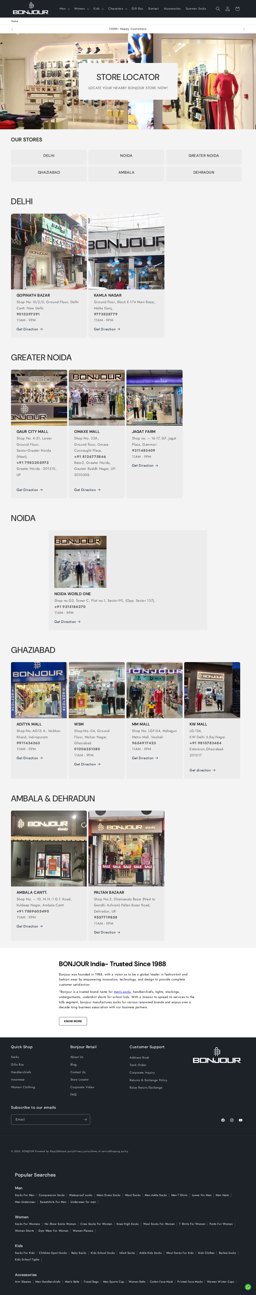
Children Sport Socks (53, 1253)
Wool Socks (133, 1195)
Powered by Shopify (46, 1151)
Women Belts (137, 1282)
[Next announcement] (244, 29)
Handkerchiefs (21, 1072)
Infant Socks (127, 1253)
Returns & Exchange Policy (148, 1080)
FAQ (73, 1094)
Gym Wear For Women (53, 1231)
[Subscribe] (85, 1119)
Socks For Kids (25, 1253)
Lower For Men (202, 1195)
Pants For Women (221, 1224)
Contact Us (78, 1072)
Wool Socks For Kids (180, 1253)
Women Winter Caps (220, 1282)
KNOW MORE (73, 1021)
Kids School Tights (27, 1259)
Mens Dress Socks (109, 1195)
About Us (76, 1057)
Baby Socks (78, 1253)
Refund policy (66, 1151)
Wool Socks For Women (159, 1224)
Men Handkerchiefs (47, 1282)
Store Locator (79, 1079)
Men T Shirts (179, 1195)
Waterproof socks (80, 1195)
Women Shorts (24, 1231)
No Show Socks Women (60, 1224)
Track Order (138, 1065)
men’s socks (122, 991)
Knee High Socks (128, 1224)
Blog (73, 1064)
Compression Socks (52, 1195)
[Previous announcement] (12, 29)
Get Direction (27, 329)
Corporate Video (82, 1087)
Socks (15, 1057)
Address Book (139, 1057)
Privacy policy (82, 1151)
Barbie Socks (227, 1253)
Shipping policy (119, 1151)
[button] (64, 8)
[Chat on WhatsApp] (248, 1287)
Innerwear (18, 1079)
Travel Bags (91, 1282)
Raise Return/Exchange (146, 1087)
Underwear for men (83, 1202)
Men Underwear (25, 1202)
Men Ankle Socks (156, 1195)
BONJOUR (28, 1151)
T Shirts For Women (192, 1224)
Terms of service (100, 1151)
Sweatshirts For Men (53, 1202)
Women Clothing (23, 1087)
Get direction (200, 770)
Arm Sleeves (23, 1282)
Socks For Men (24, 1195)
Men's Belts (72, 1282)
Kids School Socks (103, 1253)
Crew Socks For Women (96, 1224)
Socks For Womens (27, 1224)
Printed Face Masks (190, 1282)
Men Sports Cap (113, 1282)
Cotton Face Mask (161, 1282)
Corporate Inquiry (142, 1072)
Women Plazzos (83, 1231)
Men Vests (222, 1195)
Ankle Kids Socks (150, 1253)
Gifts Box (17, 1064)
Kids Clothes (206, 1253)
